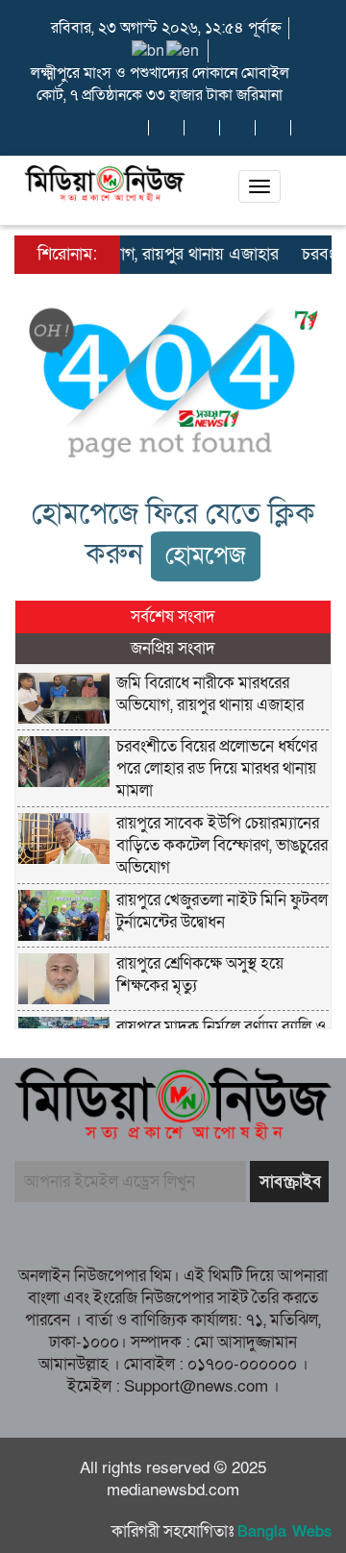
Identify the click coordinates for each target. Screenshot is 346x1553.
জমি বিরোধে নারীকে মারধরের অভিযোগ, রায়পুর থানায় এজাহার (210, 694)
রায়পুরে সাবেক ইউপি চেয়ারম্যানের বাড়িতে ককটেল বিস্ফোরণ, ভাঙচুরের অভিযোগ (222, 845)
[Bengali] (149, 50)
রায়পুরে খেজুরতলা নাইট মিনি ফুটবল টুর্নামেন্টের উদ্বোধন (222, 911)
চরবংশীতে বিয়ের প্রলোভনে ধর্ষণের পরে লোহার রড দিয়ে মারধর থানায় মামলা (216, 768)
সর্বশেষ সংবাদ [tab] (173, 616)
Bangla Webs (284, 1531)
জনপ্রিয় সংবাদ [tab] (173, 648)
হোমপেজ (205, 556)
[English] (183, 50)
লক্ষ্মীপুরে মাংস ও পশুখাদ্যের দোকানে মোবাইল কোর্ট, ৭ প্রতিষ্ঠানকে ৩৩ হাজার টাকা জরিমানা (160, 84)
